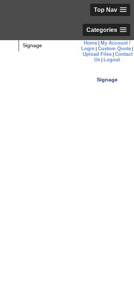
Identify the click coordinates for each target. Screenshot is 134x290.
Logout (111, 59)
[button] (110, 10)
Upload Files (97, 54)
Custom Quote (114, 48)
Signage (32, 45)
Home (90, 43)
